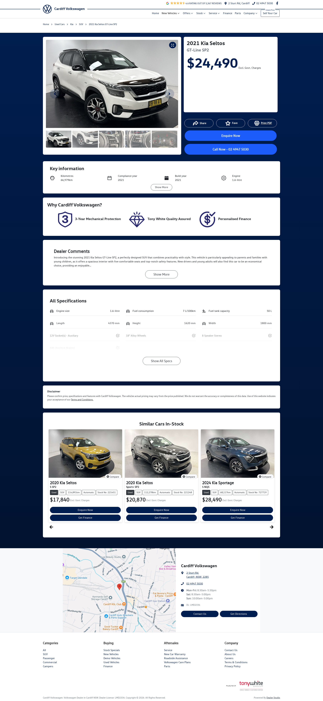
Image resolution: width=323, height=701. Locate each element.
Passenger (49, 658)
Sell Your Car (270, 13)
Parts (238, 13)
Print (266, 123)
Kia (71, 24)
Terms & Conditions (236, 662)
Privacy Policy (233, 666)
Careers (229, 658)
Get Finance (85, 517)
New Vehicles (169, 13)
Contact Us (199, 613)
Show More (161, 187)
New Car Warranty (175, 654)
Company (249, 13)
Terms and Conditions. (82, 399)
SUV (81, 24)
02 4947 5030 (194, 583)
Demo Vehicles (111, 658)
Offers (186, 13)
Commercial (50, 662)
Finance (227, 13)
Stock (199, 13)
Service (213, 13)
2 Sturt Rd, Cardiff (239, 3)
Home (155, 13)
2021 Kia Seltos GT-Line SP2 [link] (103, 24)
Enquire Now (230, 136)
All (44, 650)
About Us (230, 654)
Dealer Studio (273, 697)
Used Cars (60, 24)
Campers (48, 666)
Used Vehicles (111, 662)
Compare (114, 476)
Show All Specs (161, 361)
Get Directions (238, 613)
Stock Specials (111, 650)
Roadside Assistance (176, 658)
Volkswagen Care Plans (177, 662)
